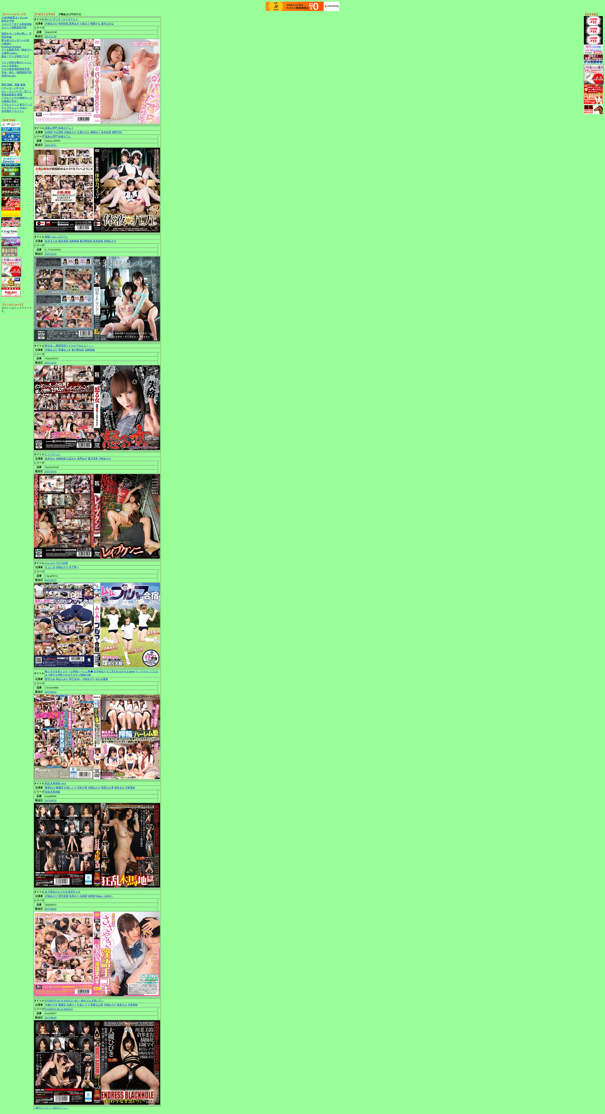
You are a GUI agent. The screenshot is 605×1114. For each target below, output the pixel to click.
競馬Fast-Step (8, 75)
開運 (19, 94)
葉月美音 (63, 241)
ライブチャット (10, 107)
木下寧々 (74, 567)
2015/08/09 (50, 1017)
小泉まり (85, 23)
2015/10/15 (50, 580)
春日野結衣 (86, 241)
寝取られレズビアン (56, 236)
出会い (23, 107)
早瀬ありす (64, 350)
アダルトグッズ (10, 104)
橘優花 (59, 787)
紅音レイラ (70, 787)
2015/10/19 (50, 254)
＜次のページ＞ (60, 1108)
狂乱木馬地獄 (52, 791)
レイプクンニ (52, 454)
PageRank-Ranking (11, 46)
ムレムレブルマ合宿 (56, 563)
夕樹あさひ (51, 23)
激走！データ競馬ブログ (15, 56)
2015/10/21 (50, 145)
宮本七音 (82, 787)
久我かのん (83, 132)
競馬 (3, 84)
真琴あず (74, 23)
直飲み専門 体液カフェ (58, 136)
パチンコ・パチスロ (12, 88)
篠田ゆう (95, 132)
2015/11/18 (50, 36)
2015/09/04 (50, 909)
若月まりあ (51, 241)
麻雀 (22, 84)
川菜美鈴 (130, 787)
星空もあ (50, 679)
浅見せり (74, 896)
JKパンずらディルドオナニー (61, 19)
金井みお (50, 458)
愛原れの (50, 787)
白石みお (71, 458)
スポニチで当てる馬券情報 (16, 24)
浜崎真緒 (74, 241)
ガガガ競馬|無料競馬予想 (15, 69)
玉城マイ (71, 1004)
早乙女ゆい (75, 679)
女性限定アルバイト (12, 111)
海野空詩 (117, 132)
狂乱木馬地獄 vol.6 (55, 783)
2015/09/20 (50, 800)
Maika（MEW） (105, 896)
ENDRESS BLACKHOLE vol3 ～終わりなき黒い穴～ (74, 1000)
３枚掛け (6, 43)
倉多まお (119, 787)
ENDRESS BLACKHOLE (59, 1009)
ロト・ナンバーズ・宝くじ (16, 91)
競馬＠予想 (7, 21)
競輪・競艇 (13, 84)
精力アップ (26, 104)
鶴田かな (95, 23)
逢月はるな (107, 23)
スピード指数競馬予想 (14, 27)
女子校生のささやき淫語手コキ (62, 892)
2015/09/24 (50, 692)
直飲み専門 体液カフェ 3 (59, 128)
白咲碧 (49, 132)
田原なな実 (107, 787)
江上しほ (50, 567)
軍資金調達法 (9, 94)
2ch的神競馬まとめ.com (14, 17)
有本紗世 (63, 23)
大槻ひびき (51, 1004)
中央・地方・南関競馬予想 (16, 72)
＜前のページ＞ (42, 1108)
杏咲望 (91, 896)
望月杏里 (63, 896)
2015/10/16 (50, 362)
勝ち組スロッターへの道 (15, 40)
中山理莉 (58, 132)
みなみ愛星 (101, 679)
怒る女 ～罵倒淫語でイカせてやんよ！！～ (69, 345)
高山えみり (62, 679)
